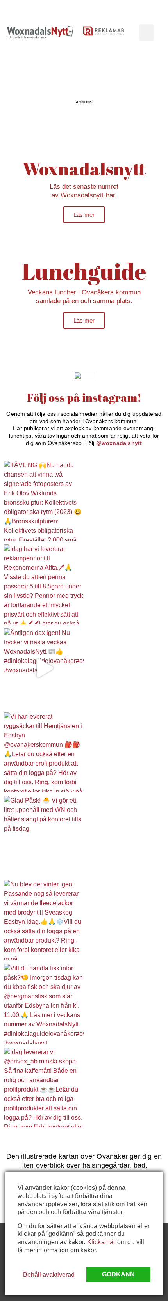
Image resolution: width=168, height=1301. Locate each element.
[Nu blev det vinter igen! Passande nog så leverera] (44, 920)
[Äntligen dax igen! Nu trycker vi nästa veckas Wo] (44, 668)
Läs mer (84, 214)
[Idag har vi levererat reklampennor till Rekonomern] (44, 584)
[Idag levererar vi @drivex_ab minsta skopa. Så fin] (44, 1087)
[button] (146, 32)
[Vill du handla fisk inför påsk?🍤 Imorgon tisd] (44, 1004)
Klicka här (101, 1242)
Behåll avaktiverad (49, 1274)
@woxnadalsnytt (119, 443)
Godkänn (118, 1274)
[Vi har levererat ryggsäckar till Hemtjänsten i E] (44, 752)
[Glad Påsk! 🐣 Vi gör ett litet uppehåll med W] (44, 836)
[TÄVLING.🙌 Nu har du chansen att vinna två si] (44, 501)
